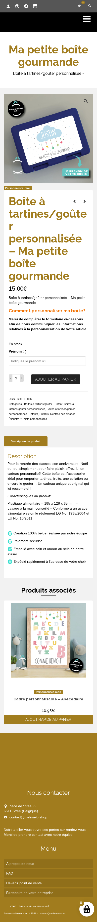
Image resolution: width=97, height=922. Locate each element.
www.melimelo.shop (17, 913)
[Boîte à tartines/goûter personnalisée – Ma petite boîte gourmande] (74, 201)
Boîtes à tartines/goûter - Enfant (43, 403)
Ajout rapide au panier (48, 719)
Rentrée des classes (62, 413)
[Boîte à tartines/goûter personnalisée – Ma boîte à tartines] (84, 201)
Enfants (44, 413)
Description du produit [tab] (26, 441)
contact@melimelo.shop (27, 817)
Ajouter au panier (55, 379)
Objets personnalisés (34, 418)
